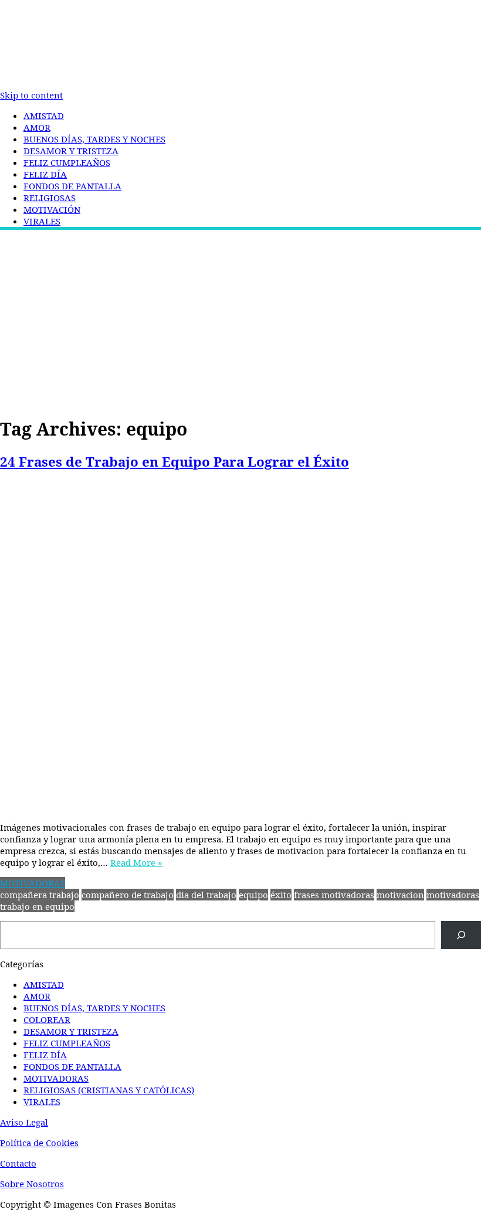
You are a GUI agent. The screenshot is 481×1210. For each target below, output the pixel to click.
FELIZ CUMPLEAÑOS (66, 162)
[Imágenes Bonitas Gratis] (240, 84)
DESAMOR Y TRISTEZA (70, 151)
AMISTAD (43, 115)
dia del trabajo (206, 894)
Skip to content (31, 95)
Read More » (136, 862)
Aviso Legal (24, 1122)
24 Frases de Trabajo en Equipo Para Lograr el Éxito (174, 462)
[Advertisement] (240, 321)
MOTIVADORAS (32, 883)
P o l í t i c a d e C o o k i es (39, 1142)
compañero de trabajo (128, 894)
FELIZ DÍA (45, 174)
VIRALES (41, 221)
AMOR (36, 127)
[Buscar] (461, 935)
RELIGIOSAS (49, 197)
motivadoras (452, 894)
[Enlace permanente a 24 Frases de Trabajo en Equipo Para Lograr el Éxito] (240, 647)
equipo (253, 894)
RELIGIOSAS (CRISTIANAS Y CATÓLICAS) (108, 1090)
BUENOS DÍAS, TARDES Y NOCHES (94, 139)
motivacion (400, 894)
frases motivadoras (334, 894)
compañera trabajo (39, 894)
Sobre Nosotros (32, 1183)
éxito (281, 894)
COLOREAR (46, 1019)
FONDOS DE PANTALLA (72, 186)
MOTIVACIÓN (51, 209)
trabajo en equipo (37, 906)
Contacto (18, 1163)
